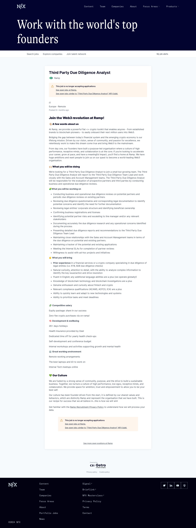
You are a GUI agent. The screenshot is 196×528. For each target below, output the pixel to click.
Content (88, 6)
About (133, 6)
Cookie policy (104, 472)
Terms (86, 507)
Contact (87, 513)
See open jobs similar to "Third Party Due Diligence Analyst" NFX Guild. (87, 93)
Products (171, 6)
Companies (118, 6)
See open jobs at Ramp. (66, 90)
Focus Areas (150, 6)
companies (52, 54)
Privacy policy (92, 472)
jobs (33, 54)
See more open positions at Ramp (98, 443)
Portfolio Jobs (48, 513)
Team (102, 6)
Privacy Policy (92, 501)
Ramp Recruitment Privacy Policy (87, 407)
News (42, 519)
